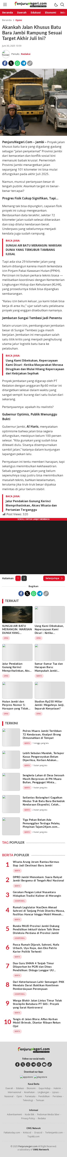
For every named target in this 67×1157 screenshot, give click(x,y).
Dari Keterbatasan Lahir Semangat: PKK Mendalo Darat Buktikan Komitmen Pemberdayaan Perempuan (38, 985)
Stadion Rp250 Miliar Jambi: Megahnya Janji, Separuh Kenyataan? (49, 705)
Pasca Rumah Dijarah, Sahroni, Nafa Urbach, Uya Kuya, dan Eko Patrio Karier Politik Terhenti (36, 948)
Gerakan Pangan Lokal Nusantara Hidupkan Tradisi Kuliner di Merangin (37, 894)
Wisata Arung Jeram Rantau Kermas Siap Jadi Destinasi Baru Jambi (36, 864)
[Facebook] (5, 63)
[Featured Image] (33, 135)
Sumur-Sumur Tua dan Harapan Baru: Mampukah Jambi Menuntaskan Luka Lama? (49, 671)
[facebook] (17, 1064)
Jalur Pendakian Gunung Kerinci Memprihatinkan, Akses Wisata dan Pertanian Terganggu (31, 505)
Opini (18, 20)
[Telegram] (23, 63)
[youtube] (44, 1064)
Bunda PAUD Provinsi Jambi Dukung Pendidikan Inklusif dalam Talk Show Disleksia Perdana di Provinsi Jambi (36, 929)
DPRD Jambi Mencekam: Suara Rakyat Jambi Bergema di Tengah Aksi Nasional (38, 879)
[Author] (6, 54)
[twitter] (23, 1064)
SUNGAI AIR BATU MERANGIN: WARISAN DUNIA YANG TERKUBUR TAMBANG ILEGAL (34, 249)
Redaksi (25, 54)
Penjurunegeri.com (28, 1146)
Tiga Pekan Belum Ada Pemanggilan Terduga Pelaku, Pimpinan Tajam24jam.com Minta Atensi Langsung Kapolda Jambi (43, 827)
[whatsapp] (28, 1064)
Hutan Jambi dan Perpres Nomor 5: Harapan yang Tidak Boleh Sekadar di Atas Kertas (16, 708)
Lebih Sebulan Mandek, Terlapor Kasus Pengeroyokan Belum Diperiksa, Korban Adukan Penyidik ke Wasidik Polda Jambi (43, 760)
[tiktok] (49, 1064)
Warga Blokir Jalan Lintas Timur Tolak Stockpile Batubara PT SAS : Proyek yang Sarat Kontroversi (37, 1004)
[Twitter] (11, 63)
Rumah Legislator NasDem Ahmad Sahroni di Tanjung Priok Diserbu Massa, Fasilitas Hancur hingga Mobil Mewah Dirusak (39, 912)
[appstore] (26, 1077)
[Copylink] (30, 63)
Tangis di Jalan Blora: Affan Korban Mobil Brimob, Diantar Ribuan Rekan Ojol (36, 1023)
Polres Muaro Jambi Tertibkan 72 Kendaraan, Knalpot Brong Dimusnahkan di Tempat (42, 734)
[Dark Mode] (56, 4)
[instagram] (39, 1064)
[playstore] (40, 1077)
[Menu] (5, 4)
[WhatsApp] (17, 63)
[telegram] (33, 1064)
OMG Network (41, 1149)
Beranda (7, 20)
